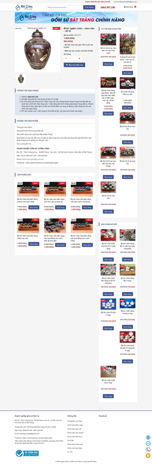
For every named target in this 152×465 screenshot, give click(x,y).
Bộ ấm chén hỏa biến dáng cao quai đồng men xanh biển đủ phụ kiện (54, 238)
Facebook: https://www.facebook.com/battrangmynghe (33, 438)
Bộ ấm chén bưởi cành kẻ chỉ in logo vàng (108, 246)
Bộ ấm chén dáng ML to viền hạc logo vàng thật (127, 246)
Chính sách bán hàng (74, 448)
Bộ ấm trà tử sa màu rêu (127, 162)
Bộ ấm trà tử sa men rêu (127, 127)
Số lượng (67, 54)
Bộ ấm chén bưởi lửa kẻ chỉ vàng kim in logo (127, 348)
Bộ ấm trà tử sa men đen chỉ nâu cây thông (108, 163)
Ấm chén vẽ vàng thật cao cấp (127, 92)
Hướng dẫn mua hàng (74, 421)
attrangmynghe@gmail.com (33, 159)
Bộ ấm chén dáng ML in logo (127, 279)
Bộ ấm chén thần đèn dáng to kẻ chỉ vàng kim (108, 280)
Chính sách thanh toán (75, 444)
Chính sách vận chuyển (75, 432)
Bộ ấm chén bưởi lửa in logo (108, 381)
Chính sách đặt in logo (75, 425)
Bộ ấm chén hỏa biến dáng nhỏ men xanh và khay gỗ (81, 200)
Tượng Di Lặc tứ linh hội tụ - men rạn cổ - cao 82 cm (127, 59)
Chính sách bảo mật (74, 429)
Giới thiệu (70, 440)
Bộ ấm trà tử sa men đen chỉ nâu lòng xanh (108, 50)
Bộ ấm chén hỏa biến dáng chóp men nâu (27, 237)
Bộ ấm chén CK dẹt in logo (108, 313)
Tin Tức (70, 452)
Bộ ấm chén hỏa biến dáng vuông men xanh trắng (27, 200)
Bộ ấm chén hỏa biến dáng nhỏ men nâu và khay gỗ (54, 200)
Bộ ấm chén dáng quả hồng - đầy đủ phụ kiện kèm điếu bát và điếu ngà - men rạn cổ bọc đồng (108, 96)
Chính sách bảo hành (74, 436)
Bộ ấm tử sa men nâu (108, 196)
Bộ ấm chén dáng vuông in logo (127, 312)
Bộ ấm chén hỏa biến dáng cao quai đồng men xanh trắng (81, 238)
